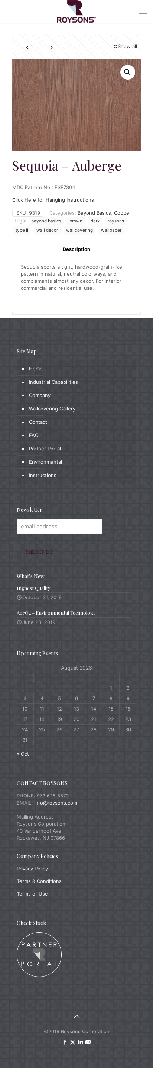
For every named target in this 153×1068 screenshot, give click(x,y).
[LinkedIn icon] (80, 1041)
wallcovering (79, 230)
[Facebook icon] (65, 1041)
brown (75, 221)
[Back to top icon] (76, 1016)
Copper (122, 213)
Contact (38, 422)
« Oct (23, 754)
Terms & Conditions (39, 881)
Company (40, 395)
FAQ (34, 435)
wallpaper (111, 230)
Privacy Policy (32, 868)
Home (36, 369)
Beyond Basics (94, 213)
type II (22, 230)
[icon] (88, 1041)
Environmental (45, 462)
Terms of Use (32, 894)
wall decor (47, 230)
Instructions (42, 475)
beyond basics (46, 221)
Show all (127, 46)
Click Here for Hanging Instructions (53, 200)
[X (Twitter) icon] (72, 1041)
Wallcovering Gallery (52, 409)
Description (76, 249)
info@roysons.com (55, 803)
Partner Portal (45, 448)
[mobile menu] (143, 11)
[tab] (76, 249)
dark (95, 221)
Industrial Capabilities (53, 382)
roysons (116, 221)
